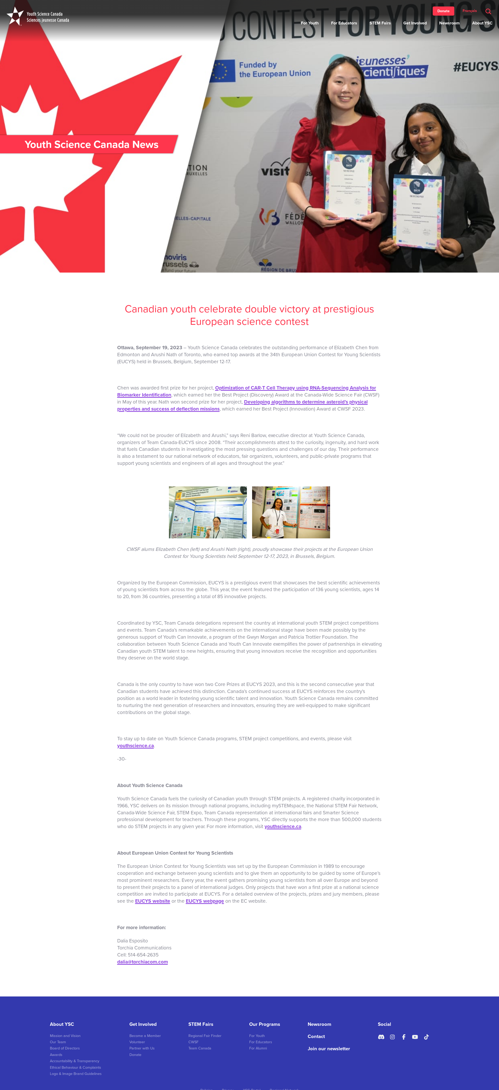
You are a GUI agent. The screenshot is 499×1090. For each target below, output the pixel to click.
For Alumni (258, 1048)
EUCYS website (152, 901)
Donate (443, 11)
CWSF (193, 1042)
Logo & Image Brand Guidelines (76, 1074)
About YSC (482, 23)
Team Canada (199, 1048)
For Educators (344, 23)
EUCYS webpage (205, 901)
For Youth (310, 23)
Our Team (58, 1042)
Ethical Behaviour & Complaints (75, 1067)
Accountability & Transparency (74, 1061)
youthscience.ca (135, 746)
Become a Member (145, 1036)
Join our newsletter (329, 1049)
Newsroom (449, 23)
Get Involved (415, 23)
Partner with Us (142, 1048)
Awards (56, 1055)
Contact (316, 1036)
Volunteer (137, 1042)
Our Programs (264, 1024)
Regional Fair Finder (204, 1036)
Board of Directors (65, 1048)
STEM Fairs (380, 23)
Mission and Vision (65, 1036)
